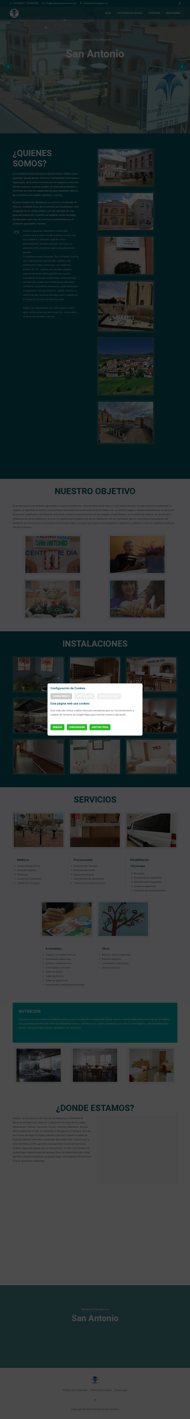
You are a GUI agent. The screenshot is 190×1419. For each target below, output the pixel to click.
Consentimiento (61, 696)
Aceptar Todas (100, 727)
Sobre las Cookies (109, 696)
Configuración (84, 696)
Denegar (57, 727)
